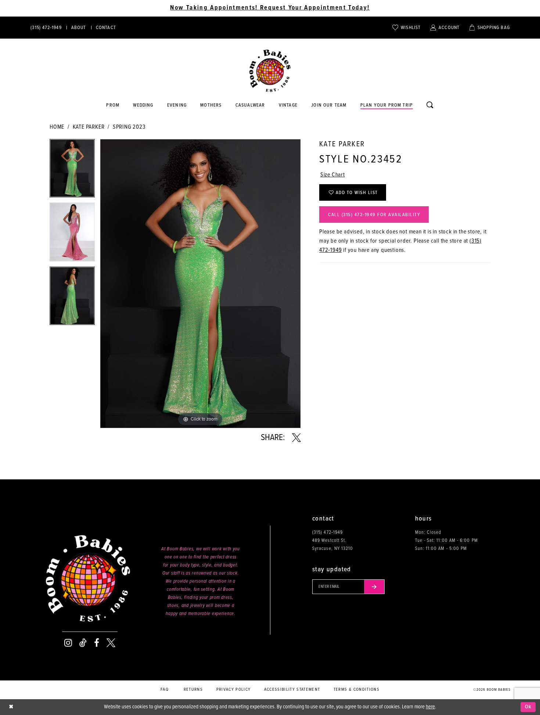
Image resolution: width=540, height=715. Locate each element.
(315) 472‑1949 (327, 532)
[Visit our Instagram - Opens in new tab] (68, 643)
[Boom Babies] (270, 71)
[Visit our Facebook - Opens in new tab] (96, 643)
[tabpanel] (72, 171)
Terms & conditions (356, 690)
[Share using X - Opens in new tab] (296, 438)
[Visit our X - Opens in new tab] (111, 643)
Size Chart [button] (332, 175)
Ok (528, 707)
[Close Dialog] (11, 707)
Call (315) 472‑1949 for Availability (374, 215)
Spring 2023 (129, 127)
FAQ (165, 690)
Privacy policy (233, 690)
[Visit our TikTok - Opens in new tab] (83, 643)
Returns (193, 690)
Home (57, 127)
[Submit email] (374, 586)
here (430, 707)
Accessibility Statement (292, 690)
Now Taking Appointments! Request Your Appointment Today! (270, 8)
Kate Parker (89, 127)
